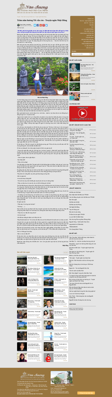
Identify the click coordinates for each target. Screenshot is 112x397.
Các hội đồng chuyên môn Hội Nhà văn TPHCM (81, 197)
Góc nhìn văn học (89, 41)
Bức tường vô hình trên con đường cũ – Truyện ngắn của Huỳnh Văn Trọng (34, 269)
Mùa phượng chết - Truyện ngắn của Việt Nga (60, 312)
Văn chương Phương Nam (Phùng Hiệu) (79, 219)
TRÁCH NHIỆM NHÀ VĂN (88, 43)
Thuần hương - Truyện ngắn (34, 311)
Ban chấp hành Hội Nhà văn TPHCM (78, 194)
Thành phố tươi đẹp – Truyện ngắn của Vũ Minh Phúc (60, 269)
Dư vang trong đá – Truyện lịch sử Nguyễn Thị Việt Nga (60, 355)
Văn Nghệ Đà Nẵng (74, 207)
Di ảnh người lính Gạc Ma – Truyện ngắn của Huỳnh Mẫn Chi (34, 355)
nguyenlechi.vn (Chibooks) (76, 224)
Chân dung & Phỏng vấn (87, 33)
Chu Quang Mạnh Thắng (75, 229)
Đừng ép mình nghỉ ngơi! (86, 93)
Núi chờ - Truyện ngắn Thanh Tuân (33, 290)
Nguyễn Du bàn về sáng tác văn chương (80, 300)
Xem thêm (66, 252)
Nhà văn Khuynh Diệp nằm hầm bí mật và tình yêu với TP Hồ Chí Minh (81, 288)
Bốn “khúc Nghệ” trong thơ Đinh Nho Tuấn (80, 273)
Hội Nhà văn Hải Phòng (75, 204)
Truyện (18, 16)
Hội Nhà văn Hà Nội (74, 202)
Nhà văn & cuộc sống (74, 212)
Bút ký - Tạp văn (89, 22)
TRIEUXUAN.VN (73, 226)
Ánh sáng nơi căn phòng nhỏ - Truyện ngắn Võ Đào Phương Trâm (60, 258)
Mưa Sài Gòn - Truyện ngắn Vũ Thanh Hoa (34, 301)
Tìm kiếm (74, 51)
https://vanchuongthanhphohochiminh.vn (60, 392)
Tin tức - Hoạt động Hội (87, 20)
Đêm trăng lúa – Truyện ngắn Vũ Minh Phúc (59, 290)
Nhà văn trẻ (90, 35)
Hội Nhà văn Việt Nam (75, 192)
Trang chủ (90, 18)
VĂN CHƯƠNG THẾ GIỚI (87, 39)
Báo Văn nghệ (73, 199)
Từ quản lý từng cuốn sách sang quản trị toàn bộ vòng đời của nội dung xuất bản (82, 276)
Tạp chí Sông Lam (74, 209)
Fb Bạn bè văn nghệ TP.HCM (76, 214)
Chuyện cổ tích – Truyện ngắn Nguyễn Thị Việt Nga (60, 323)
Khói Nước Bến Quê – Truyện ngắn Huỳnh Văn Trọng (33, 258)
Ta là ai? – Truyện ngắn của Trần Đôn (60, 345)
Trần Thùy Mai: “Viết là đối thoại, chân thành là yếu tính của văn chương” (81, 238)
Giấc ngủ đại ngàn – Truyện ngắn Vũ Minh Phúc (34, 323)
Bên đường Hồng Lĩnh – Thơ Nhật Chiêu (87, 65)
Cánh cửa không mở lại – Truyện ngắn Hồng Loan (33, 280)
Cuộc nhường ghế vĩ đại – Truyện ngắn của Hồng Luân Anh (34, 345)
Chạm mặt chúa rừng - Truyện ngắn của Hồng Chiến (59, 301)
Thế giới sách (90, 37)
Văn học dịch (90, 47)
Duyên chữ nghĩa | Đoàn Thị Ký (88, 83)
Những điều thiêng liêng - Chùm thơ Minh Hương (88, 75)
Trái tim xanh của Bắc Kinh (76, 270)
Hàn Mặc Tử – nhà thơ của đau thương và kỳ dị (82, 241)
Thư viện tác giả (89, 31)
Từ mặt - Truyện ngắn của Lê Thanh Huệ (60, 280)
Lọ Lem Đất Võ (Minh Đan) (76, 217)
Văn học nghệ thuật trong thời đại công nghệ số (82, 291)
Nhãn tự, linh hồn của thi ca (76, 255)
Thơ (92, 27)
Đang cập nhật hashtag (76, 309)
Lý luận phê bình (89, 29)
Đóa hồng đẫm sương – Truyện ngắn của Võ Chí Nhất (33, 334)
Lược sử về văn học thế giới (77, 293)
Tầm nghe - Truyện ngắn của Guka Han (79, 258)
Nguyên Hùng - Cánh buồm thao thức (79, 222)
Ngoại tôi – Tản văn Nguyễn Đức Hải (79, 268)
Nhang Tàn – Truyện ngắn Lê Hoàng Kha (60, 334)
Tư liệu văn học (89, 45)
